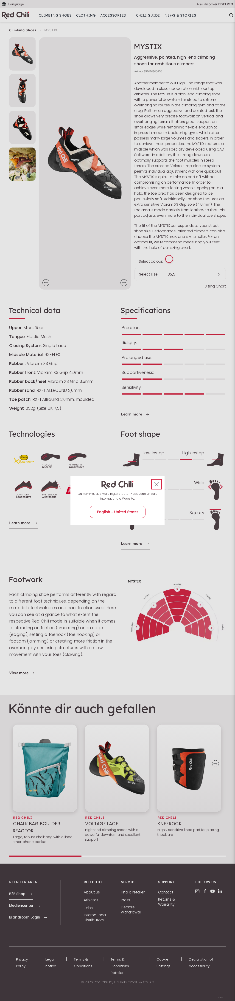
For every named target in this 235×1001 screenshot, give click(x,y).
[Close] (156, 484)
